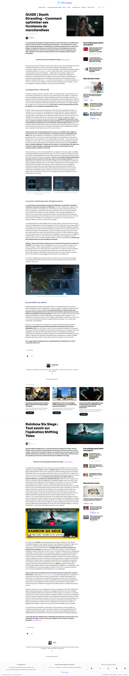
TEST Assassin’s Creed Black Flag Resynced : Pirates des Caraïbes (96, 114)
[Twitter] (100, 668)
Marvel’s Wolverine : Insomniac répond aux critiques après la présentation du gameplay (95, 456)
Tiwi (29, 443)
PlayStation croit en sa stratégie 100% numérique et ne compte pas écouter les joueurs (64, 404)
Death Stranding (30, 350)
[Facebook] (91, 668)
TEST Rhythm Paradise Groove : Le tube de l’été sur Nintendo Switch (96, 105)
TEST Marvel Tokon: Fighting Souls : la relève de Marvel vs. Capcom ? (93, 499)
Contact (119, 674)
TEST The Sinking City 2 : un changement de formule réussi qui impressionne (96, 518)
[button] (100, 7)
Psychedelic (31, 37)
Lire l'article (30, 412)
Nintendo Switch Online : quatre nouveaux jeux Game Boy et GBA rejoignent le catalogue (96, 49)
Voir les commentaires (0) (51, 379)
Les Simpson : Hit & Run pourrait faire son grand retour (95, 475)
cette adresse (66, 59)
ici (73, 81)
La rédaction (125, 674)
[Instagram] (108, 668)
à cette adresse (68, 462)
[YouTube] (116, 668)
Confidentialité (106, 674)
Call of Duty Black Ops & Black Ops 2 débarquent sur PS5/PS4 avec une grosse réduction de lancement (91, 405)
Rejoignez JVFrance (52, 667)
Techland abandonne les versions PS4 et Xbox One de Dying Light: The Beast (37, 404)
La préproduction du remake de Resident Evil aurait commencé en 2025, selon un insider (95, 59)
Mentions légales (113, 674)
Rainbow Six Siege (30, 627)
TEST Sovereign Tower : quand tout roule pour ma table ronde (96, 466)
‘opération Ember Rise (48, 574)
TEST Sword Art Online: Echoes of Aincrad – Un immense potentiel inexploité (95, 69)
